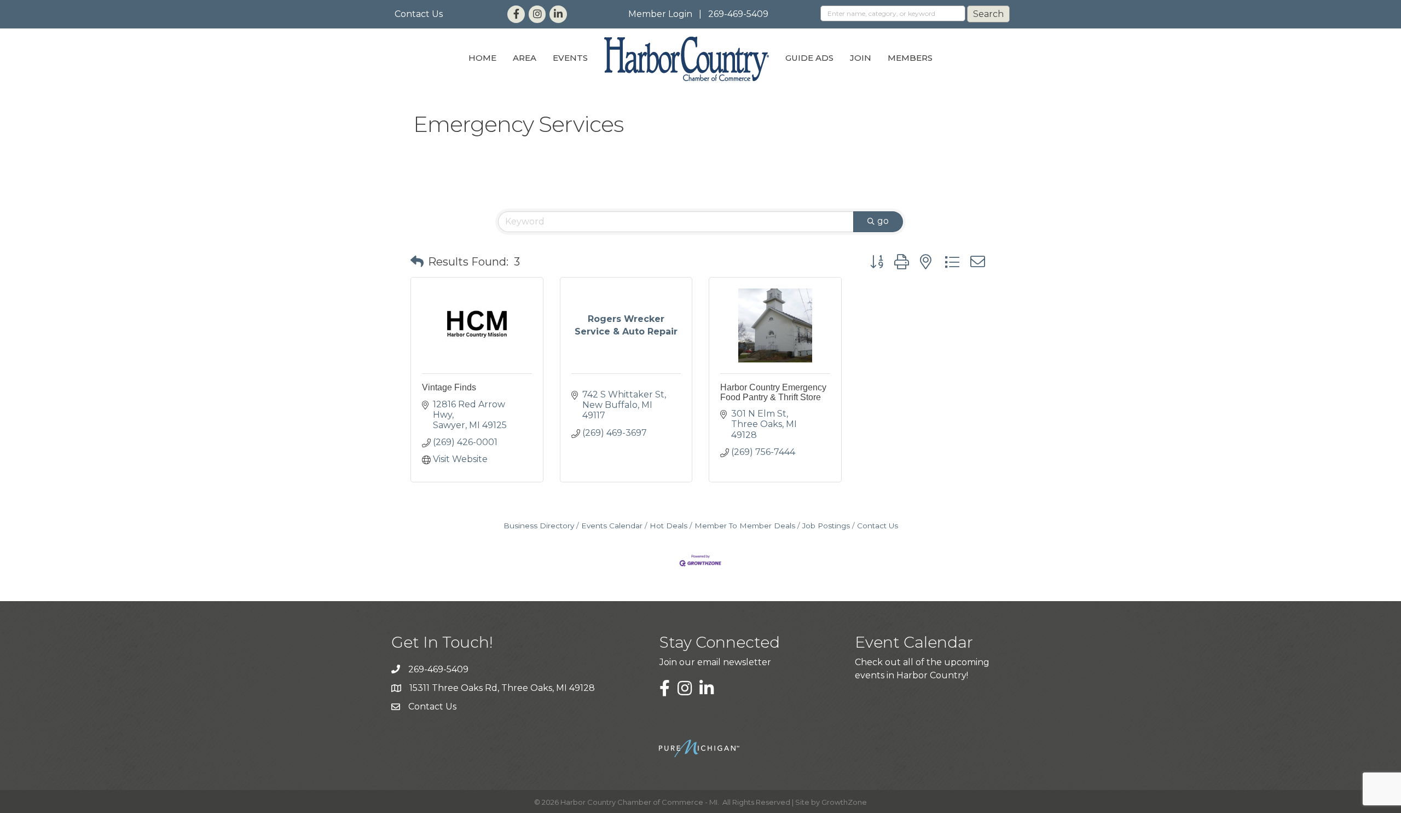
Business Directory (538, 525)
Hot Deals (668, 525)
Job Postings (826, 525)
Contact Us (419, 14)
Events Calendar (611, 525)
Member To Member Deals (744, 525)
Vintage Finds (449, 387)
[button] (417, 262)
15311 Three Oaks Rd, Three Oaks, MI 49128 (502, 688)
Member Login (660, 14)
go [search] (883, 221)
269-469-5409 (738, 14)
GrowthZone (844, 802)
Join (860, 58)
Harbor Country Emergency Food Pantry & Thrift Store (773, 392)
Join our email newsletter (715, 662)
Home (482, 58)
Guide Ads (809, 58)
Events (570, 58)
